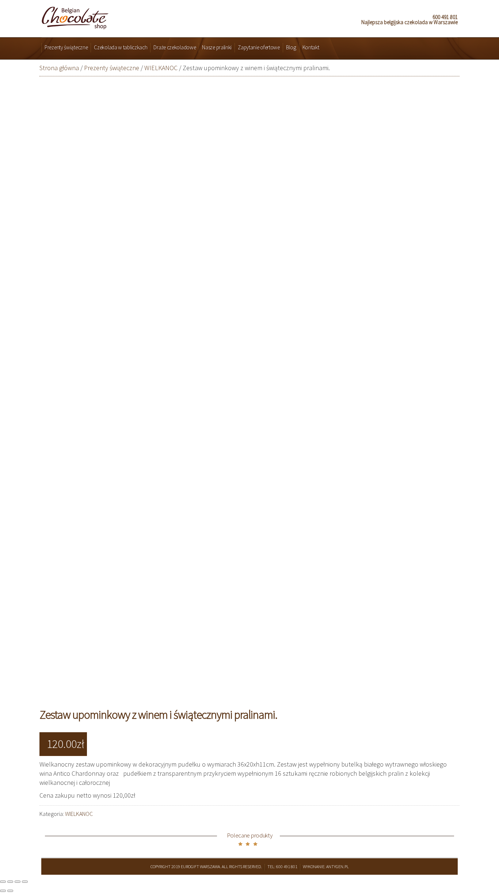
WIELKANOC (161, 68)
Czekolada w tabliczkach (120, 47)
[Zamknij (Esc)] (3, 882)
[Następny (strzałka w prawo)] (10, 891)
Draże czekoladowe (174, 47)
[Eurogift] (75, 16)
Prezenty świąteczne (66, 47)
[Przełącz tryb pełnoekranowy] (17, 882)
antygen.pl (337, 866)
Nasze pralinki (217, 47)
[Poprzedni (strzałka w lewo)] (3, 891)
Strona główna (59, 68)
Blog (291, 47)
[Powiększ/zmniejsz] (25, 882)
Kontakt (310, 47)
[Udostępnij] (10, 882)
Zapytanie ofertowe (259, 47)
